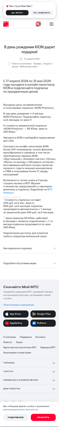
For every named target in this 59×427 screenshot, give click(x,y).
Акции (19, 342)
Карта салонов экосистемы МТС (19, 347)
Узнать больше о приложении (18, 305)
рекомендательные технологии (20, 409)
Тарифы (37, 63)
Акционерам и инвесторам (17, 352)
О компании (9, 337)
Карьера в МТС (48, 347)
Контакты (40, 337)
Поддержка (26, 337)
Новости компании (21, 63)
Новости (7, 342)
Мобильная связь (29, 66)
